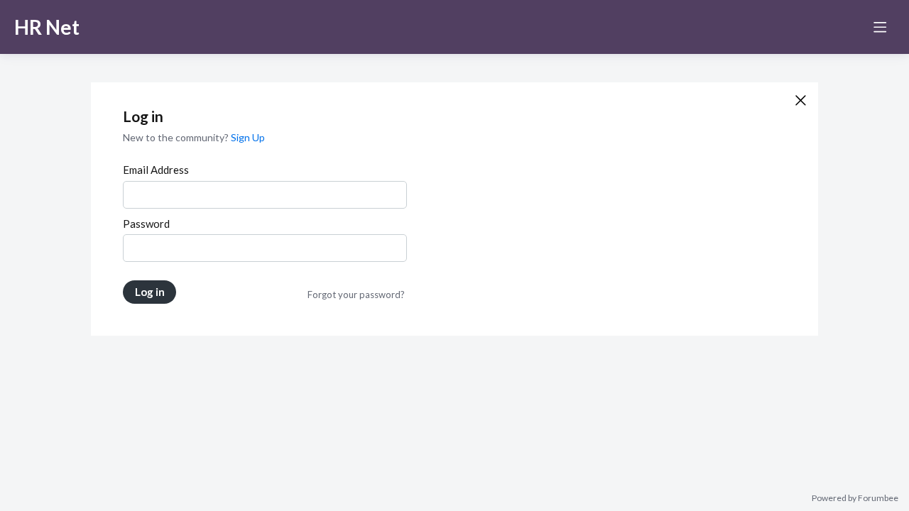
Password (146, 223)
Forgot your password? (356, 294)
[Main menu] (880, 27)
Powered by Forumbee (855, 498)
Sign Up (248, 137)
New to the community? (177, 137)
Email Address (156, 169)
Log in (150, 291)
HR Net (47, 27)
